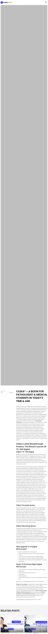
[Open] (46, 2)
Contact (18, 599)
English (36, 633)
